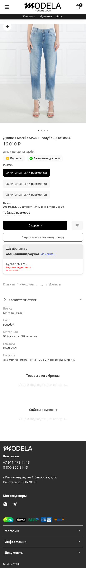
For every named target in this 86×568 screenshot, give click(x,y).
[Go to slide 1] (38, 130)
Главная (9, 284)
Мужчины (46, 16)
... (41, 284)
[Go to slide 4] (47, 130)
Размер (8, 165)
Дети (59, 16)
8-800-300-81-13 (15, 467)
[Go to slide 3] (44, 130)
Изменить (48, 254)
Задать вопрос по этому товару (43, 237)
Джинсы (55, 284)
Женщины (29, 16)
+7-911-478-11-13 (16, 462)
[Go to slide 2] (41, 130)
